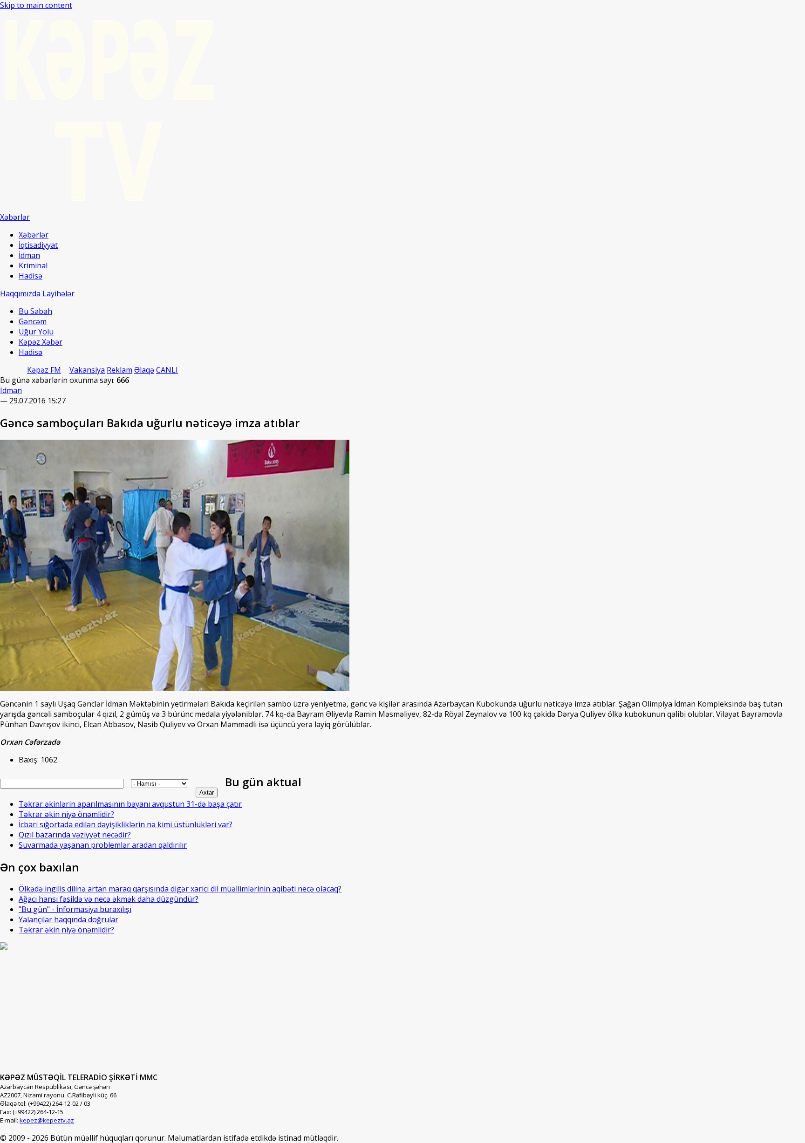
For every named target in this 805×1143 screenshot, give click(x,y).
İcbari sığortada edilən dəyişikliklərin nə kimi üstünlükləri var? (125, 824)
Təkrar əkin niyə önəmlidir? (66, 814)
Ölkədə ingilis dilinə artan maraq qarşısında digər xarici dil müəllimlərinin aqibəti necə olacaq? (180, 889)
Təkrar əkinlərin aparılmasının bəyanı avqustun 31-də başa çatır (130, 804)
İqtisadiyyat (38, 245)
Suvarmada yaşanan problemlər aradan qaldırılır (103, 845)
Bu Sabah (35, 311)
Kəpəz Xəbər (40, 342)
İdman (29, 255)
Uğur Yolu (36, 332)
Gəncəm (33, 321)
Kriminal (33, 265)
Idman (11, 390)
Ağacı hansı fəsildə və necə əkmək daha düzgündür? (108, 899)
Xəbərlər (33, 235)
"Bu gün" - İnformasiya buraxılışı (75, 909)
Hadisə (30, 276)
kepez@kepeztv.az (47, 1120)
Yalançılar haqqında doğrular (68, 919)
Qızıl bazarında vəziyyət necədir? (75, 835)
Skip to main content (36, 5)
